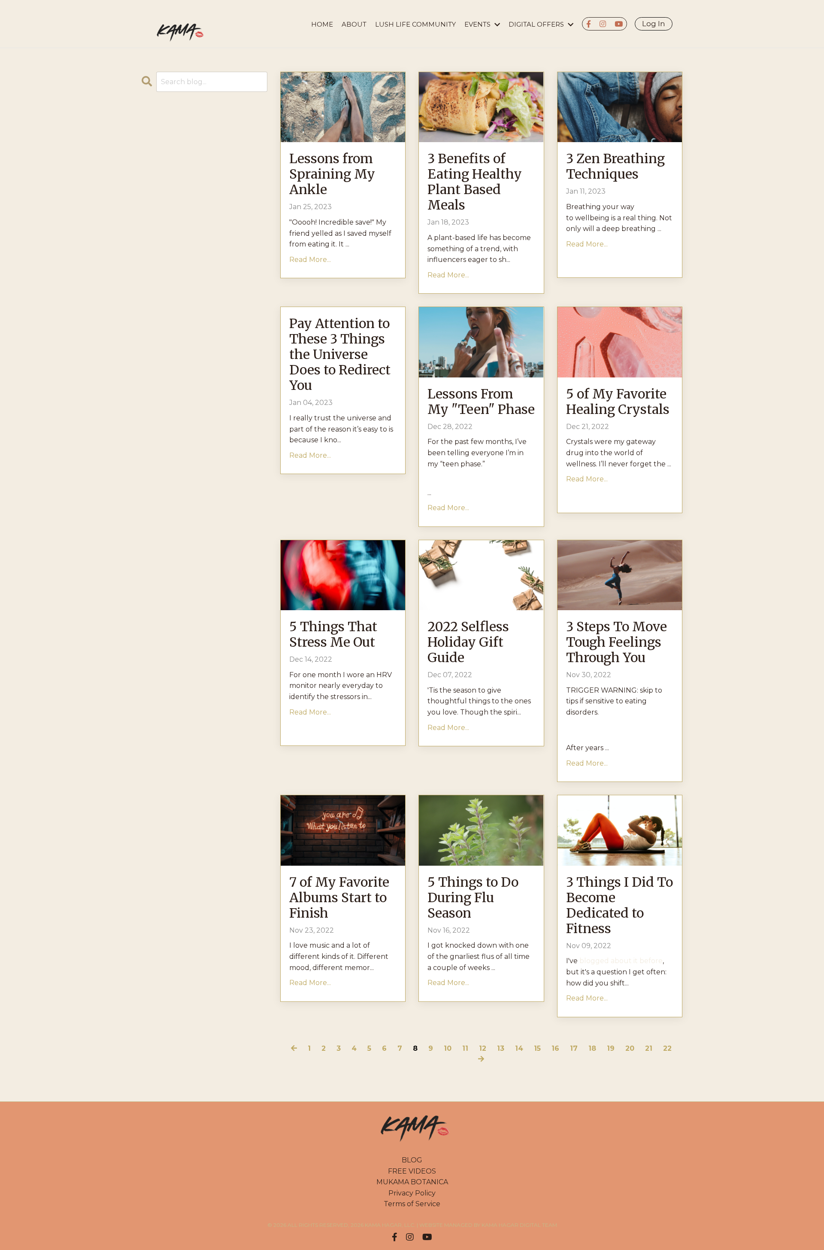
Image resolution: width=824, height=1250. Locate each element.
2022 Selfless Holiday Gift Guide (468, 642)
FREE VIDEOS (412, 1171)
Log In (653, 23)
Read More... (310, 259)
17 (574, 1048)
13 (500, 1048)
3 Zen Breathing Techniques (615, 166)
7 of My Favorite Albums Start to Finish (339, 897)
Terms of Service (412, 1204)
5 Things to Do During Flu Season (472, 897)
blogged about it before (621, 961)
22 (667, 1048)
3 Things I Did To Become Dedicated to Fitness (619, 905)
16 (555, 1048)
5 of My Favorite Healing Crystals (618, 401)
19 (611, 1048)
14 (519, 1048)
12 (482, 1048)
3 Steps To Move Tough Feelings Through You (616, 642)
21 (648, 1048)
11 (465, 1048)
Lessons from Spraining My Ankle (332, 174)
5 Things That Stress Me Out (333, 634)
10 (447, 1048)
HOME (322, 24)
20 (629, 1048)
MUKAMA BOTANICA (412, 1182)
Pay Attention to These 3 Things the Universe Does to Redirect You (340, 354)
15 (537, 1048)
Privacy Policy (412, 1193)
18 (592, 1048)
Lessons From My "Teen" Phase (481, 401)
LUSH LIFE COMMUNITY (415, 24)
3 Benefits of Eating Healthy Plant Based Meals (474, 182)
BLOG (412, 1160)
